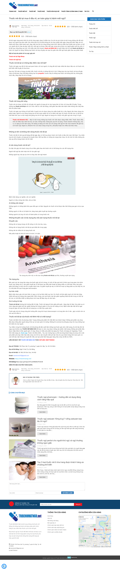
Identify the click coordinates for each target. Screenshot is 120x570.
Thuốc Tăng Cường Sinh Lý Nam (72, 11)
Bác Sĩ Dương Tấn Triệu (15, 26)
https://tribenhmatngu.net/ (23, 358)
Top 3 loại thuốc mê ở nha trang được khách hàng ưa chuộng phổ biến (60, 463)
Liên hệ (50, 518)
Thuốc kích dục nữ (53, 11)
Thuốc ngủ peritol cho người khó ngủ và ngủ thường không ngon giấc (60, 441)
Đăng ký (78, 504)
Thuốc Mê (32, 11)
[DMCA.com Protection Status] (72, 558)
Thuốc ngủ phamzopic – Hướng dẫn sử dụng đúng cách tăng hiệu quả (59, 398)
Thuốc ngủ (41, 11)
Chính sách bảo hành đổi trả (56, 525)
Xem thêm (42, 412)
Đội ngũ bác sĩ (52, 523)
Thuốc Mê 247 (22, 11)
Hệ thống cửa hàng (53, 520)
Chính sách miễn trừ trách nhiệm (57, 530)
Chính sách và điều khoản (55, 532)
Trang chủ (12, 11)
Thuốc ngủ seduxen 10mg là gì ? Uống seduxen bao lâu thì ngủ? (59, 420)
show (29, 32)
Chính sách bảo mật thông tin (56, 527)
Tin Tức (86, 11)
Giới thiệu (50, 516)
